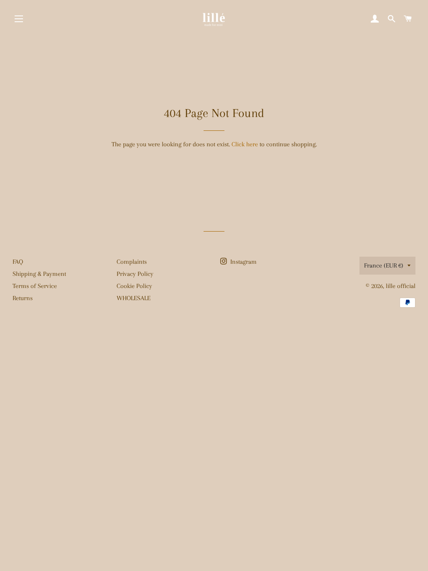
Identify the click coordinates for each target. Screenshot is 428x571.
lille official (400, 286)
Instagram (243, 261)
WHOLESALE (133, 298)
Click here (245, 144)
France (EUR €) (383, 265)
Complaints (132, 261)
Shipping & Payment (39, 274)
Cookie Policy (134, 286)
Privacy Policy (135, 274)
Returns (23, 298)
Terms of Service (35, 286)
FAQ (18, 261)
